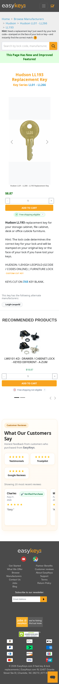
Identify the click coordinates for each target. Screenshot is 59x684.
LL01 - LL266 (37, 85)
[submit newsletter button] (43, 599)
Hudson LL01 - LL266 (33, 23)
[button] (25, 507)
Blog (14, 586)
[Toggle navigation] (44, 6)
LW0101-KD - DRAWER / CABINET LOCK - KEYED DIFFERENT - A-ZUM (29, 360)
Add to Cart (29, 207)
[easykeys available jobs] (29, 622)
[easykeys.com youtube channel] (24, 559)
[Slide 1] (16, 397)
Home (6, 19)
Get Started (15, 565)
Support (44, 576)
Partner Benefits (44, 565)
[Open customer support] (53, 677)
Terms (44, 579)
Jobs (14, 583)
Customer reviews (44, 569)
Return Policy (44, 583)
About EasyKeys (44, 572)
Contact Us (14, 579)
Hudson (11, 23)
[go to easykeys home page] (29, 551)
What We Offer (14, 569)
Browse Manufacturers (29, 19)
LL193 (10, 27)
